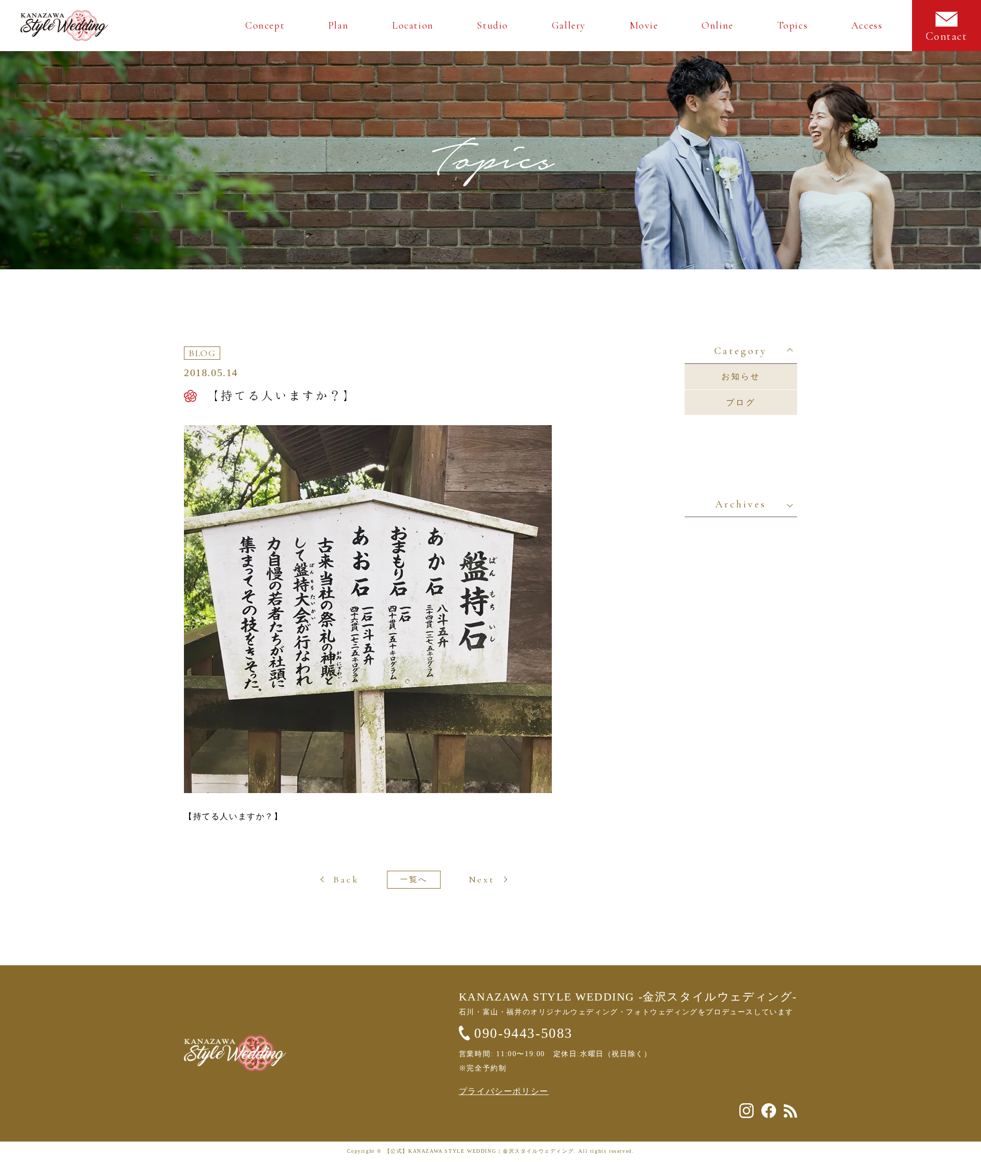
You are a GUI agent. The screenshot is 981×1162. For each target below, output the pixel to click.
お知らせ (741, 376)
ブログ (741, 402)
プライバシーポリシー (504, 1091)
